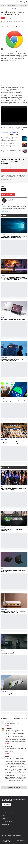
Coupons (3, 830)
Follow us (17, 26)
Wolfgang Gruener (11, 18)
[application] (14, 115)
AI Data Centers (22, 5)
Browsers (8, 8)
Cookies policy (5, 818)
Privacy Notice (18, 175)
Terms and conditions (6, 810)
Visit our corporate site (7, 800)
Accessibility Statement (7, 821)
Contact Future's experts (7, 812)
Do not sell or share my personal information (11, 835)
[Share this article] (2, 27)
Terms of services (16, 174)
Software (3, 8)
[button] (26, 2)
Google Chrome (15, 8)
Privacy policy (4, 815)
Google (3, 86)
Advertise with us (5, 824)
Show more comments (13, 787)
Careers (3, 832)
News (3, 18)
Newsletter (24, 26)
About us (3, 827)
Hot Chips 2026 (11, 5)
